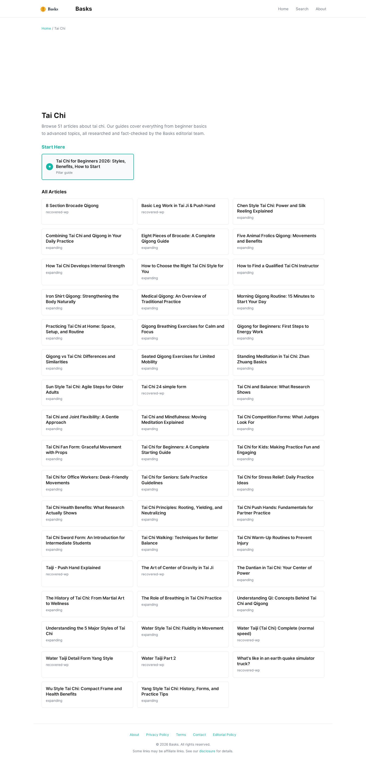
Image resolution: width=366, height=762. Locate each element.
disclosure (207, 751)
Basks (83, 8)
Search (302, 8)
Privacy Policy (157, 735)
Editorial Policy (224, 735)
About (321, 8)
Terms (181, 735)
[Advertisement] (183, 72)
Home (283, 8)
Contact (199, 735)
